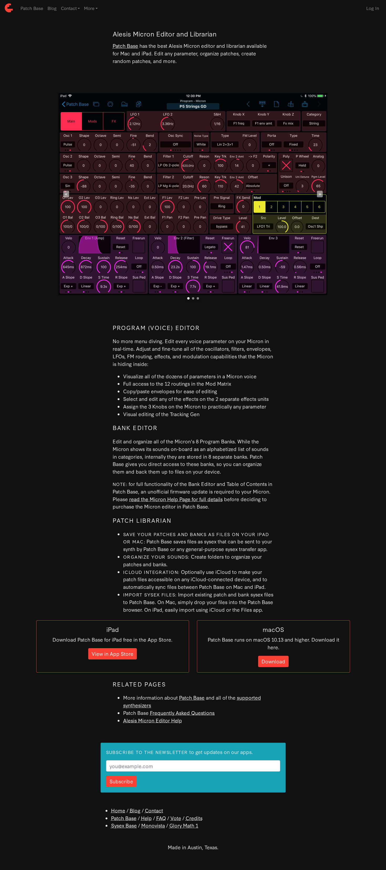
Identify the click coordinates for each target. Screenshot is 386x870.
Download (273, 661)
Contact (154, 810)
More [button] (89, 8)
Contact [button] (69, 8)
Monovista (153, 825)
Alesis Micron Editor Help (152, 720)
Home (118, 810)
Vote (175, 817)
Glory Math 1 (183, 825)
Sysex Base (124, 825)
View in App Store (112, 653)
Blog (52, 8)
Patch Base (31, 8)
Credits (194, 817)
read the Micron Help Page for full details (176, 498)
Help (146, 817)
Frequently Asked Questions (182, 712)
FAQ (161, 817)
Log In (372, 8)
